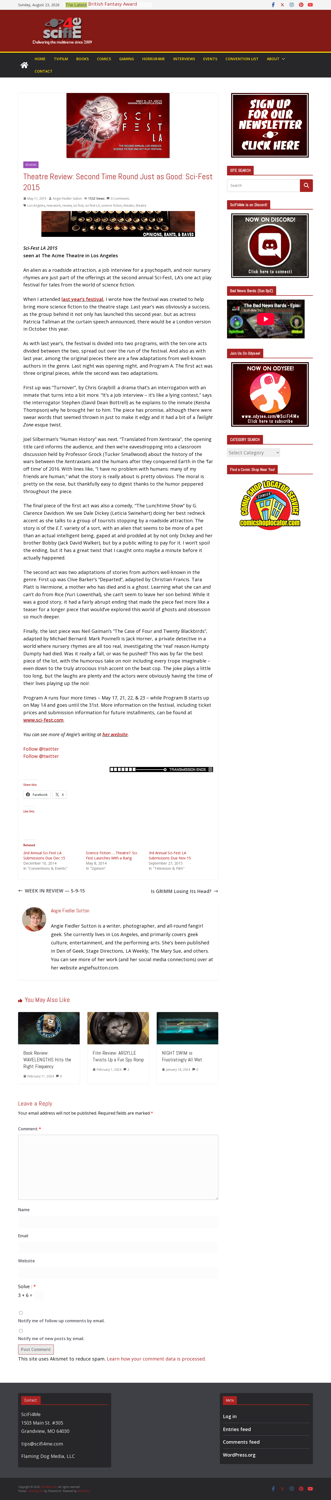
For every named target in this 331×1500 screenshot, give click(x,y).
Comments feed (241, 1442)
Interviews (184, 58)
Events (210, 58)
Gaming (126, 58)
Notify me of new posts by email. (51, 1338)
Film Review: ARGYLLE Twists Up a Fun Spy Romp (118, 1056)
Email (23, 1236)
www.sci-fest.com (43, 720)
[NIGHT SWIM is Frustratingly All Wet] (187, 1016)
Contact (43, 71)
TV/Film (61, 58)
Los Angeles (36, 205)
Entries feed (237, 1429)
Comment (29, 1129)
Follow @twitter (41, 749)
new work (54, 205)
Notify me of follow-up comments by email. (61, 1321)
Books (82, 58)
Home (40, 58)
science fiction (111, 205)
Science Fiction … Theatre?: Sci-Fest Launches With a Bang (112, 855)
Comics (104, 58)
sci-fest (78, 205)
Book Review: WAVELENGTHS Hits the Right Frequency (47, 1060)
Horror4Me (153, 58)
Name (24, 1210)
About (273, 58)
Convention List (242, 58)
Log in (230, 1416)
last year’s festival (82, 299)
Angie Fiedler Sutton (67, 198)
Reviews (30, 165)
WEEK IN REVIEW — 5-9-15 (55, 891)
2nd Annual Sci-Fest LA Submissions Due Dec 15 (44, 855)
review (67, 205)
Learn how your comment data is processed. (156, 1359)
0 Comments (120, 198)
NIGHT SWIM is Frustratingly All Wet (182, 1056)
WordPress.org (239, 1455)
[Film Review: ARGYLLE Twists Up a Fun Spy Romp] (118, 1016)
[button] (282, 59)
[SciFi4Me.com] (24, 65)
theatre (141, 205)
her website (115, 734)
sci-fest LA (92, 205)
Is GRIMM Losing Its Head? (181, 891)
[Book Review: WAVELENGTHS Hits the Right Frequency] (49, 1016)
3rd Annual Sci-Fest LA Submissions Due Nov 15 (170, 855)
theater (129, 205)
